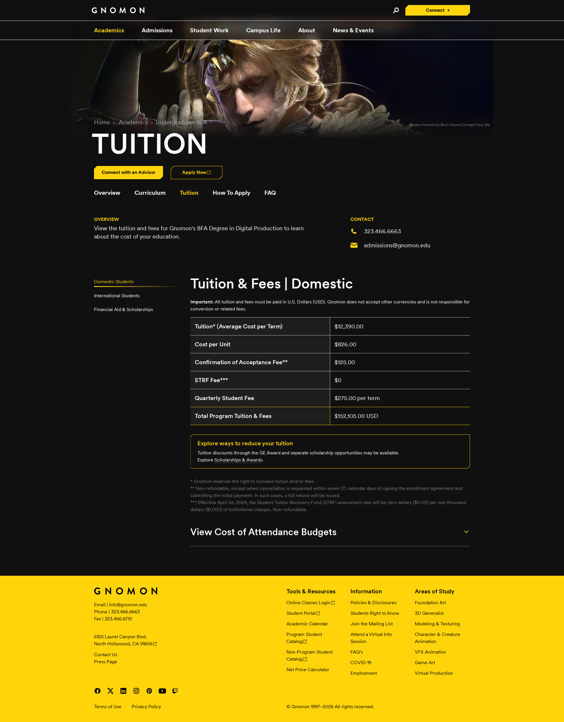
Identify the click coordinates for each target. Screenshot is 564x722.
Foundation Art (430, 602)
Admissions (157, 30)
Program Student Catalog (304, 638)
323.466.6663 (382, 231)
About (306, 30)
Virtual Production (434, 673)
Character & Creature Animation (437, 638)
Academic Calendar (307, 624)
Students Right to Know (374, 613)
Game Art (425, 662)
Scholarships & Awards (238, 460)
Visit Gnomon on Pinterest (149, 690)
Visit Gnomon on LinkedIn (123, 690)
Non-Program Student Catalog (309, 655)
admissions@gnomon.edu (397, 245)
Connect (435, 10)
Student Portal (301, 613)
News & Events (353, 30)
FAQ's (356, 652)
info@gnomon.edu (128, 604)
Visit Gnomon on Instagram (136, 690)
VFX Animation (430, 652)
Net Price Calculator (307, 669)
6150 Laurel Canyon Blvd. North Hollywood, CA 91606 (123, 640)
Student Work (209, 30)
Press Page (105, 661)
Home (102, 122)
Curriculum (150, 192)
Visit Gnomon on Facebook (97, 690)
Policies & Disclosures (373, 602)
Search (395, 10)
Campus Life (263, 30)
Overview (107, 192)
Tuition (189, 192)
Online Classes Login (308, 602)
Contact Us (105, 654)
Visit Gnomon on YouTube (162, 690)
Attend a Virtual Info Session (371, 638)
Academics (109, 30)
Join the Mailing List (371, 624)
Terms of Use (107, 706)
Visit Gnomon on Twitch (175, 690)
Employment (363, 673)
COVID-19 (360, 662)
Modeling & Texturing (437, 624)
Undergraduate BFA (181, 122)
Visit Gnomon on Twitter (110, 690)
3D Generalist (429, 613)
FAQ (270, 192)
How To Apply (231, 192)
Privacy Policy (146, 706)
